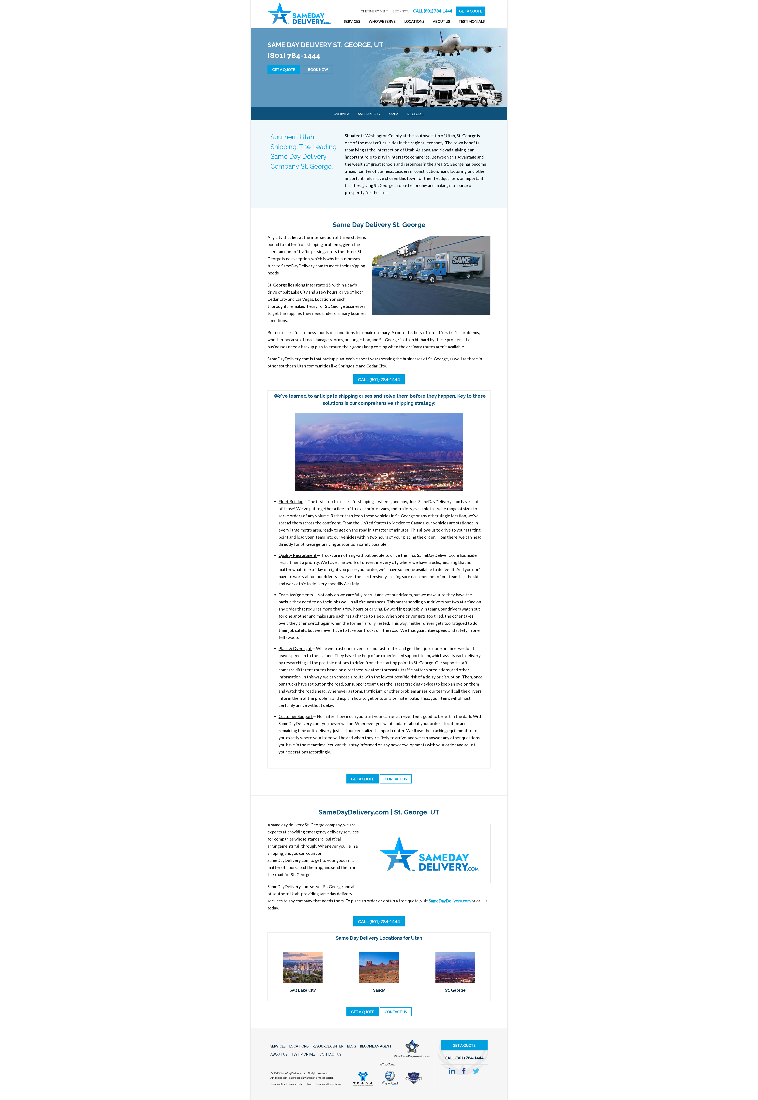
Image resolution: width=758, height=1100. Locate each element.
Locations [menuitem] (414, 21)
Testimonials (303, 1054)
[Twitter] (476, 1071)
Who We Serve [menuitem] (382, 21)
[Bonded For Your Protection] (413, 1077)
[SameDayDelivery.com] (429, 853)
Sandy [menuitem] (394, 114)
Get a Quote (283, 69)
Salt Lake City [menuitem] (369, 114)
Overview (342, 114)
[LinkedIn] (452, 1071)
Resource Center (327, 1046)
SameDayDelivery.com (450, 900)
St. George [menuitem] (415, 114)
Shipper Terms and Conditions (323, 1084)
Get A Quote (470, 11)
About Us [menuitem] (441, 21)
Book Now (318, 69)
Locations (299, 1046)
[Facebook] (463, 1071)
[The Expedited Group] (390, 1077)
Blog (351, 1046)
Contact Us (330, 1054)
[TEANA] (363, 1078)
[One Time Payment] (412, 1048)
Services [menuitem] (352, 21)
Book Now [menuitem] (401, 11)
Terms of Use (278, 1084)
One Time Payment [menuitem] (374, 11)
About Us (278, 1054)
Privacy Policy (296, 1084)
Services (277, 1046)
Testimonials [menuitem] (472, 21)
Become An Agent (376, 1046)
